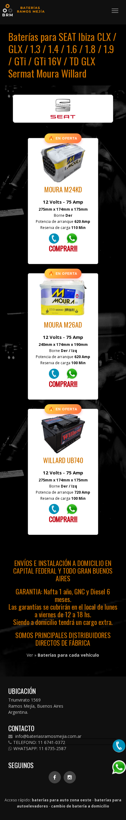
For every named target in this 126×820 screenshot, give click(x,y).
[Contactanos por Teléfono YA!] (54, 238)
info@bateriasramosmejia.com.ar (47, 736)
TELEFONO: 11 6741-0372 (39, 742)
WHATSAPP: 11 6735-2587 (39, 748)
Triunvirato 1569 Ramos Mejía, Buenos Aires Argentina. (35, 706)
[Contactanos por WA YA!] (72, 238)
